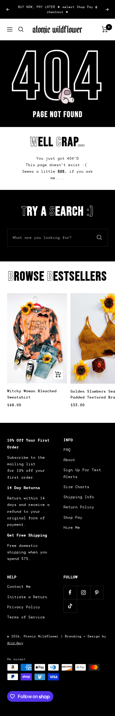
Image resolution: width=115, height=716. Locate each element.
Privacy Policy (23, 606)
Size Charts (76, 486)
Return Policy (78, 506)
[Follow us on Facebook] (70, 592)
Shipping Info (78, 496)
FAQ (66, 449)
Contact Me (19, 586)
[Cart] (105, 29)
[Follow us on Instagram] (83, 592)
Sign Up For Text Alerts (82, 473)
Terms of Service (26, 617)
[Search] (21, 29)
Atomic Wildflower (41, 636)
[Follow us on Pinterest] (96, 592)
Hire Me (71, 527)
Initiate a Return (27, 596)
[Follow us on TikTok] (70, 605)
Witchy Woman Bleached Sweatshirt (32, 394)
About (69, 459)
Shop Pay (72, 517)
